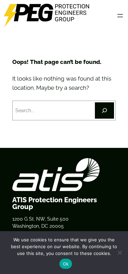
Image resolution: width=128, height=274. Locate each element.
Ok (66, 264)
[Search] (104, 110)
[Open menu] (120, 16)
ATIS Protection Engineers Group (54, 203)
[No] (119, 252)
